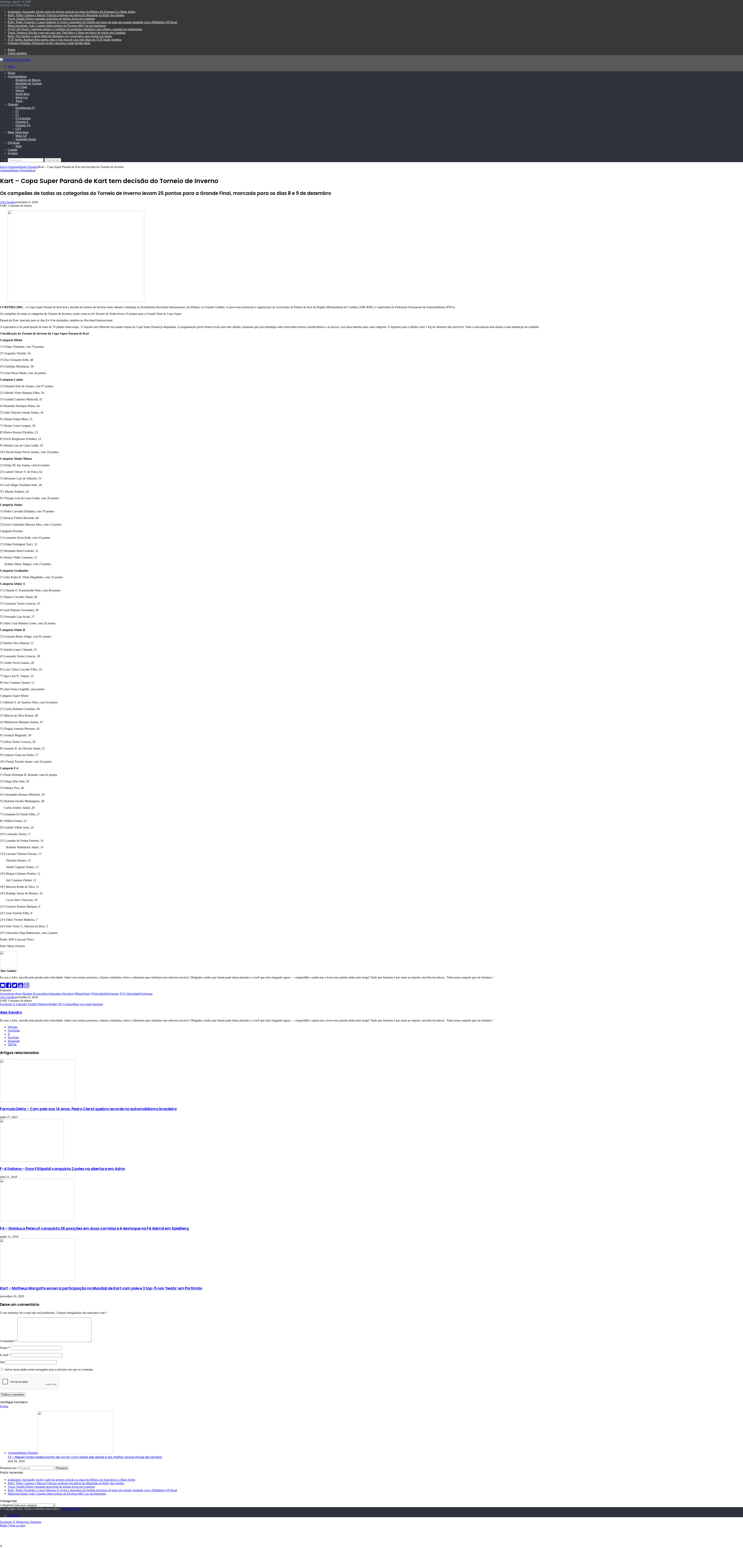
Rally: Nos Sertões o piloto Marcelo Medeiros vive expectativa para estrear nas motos (60, 36)
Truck (19, 100)
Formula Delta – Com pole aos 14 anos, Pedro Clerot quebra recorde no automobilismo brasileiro (88, 1109)
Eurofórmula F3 (25, 107)
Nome (5, 1347)
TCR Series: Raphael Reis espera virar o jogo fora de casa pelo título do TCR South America (64, 39)
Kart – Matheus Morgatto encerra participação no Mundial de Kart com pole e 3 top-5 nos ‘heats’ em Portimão (101, 1288)
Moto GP (21, 135)
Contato (12, 149)
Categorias (6, 1505)
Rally (18, 146)
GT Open (21, 87)
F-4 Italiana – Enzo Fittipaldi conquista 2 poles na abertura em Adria (62, 1168)
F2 (17, 114)
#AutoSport (7, 993)
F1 (17, 111)
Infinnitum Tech (72, 1508)
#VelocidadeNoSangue (105, 993)
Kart (32, 170)
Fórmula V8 (22, 125)
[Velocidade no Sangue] (15, 59)
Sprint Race (22, 94)
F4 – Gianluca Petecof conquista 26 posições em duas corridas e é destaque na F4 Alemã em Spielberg (94, 1228)
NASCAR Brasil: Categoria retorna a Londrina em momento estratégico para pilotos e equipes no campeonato (75, 29)
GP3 (18, 128)
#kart (18, 993)
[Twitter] (15, 986)
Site (2, 1362)
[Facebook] (9, 986)
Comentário (8, 1341)
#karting (27, 993)
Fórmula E (21, 121)
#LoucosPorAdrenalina (47, 993)
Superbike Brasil (25, 139)
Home (11, 73)
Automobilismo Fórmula (23, 167)
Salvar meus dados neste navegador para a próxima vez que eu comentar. (49, 1369)
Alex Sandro (7, 202)
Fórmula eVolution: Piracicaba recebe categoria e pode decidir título (49, 43)
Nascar (19, 90)
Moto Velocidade (18, 132)
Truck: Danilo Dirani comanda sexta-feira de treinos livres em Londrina (51, 18)
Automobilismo (17, 76)
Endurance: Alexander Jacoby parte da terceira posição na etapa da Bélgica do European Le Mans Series (71, 11)
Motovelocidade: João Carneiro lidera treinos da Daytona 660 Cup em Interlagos (57, 25)
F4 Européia (23, 118)
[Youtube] (21, 986)
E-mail (5, 1355)
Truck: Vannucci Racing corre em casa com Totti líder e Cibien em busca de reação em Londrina (66, 32)
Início (3, 167)
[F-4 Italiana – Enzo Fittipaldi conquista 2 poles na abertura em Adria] (32, 1160)
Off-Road (14, 142)
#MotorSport (82, 993)
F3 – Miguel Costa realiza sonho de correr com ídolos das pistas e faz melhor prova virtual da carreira (85, 1457)
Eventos (13, 153)
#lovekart (68, 993)
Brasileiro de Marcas (28, 80)
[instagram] (26, 986)
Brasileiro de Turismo (28, 83)
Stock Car (21, 97)
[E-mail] (3, 986)
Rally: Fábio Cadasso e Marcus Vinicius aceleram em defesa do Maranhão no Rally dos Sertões (66, 15)
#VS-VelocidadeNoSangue (136, 993)
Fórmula (13, 104)
